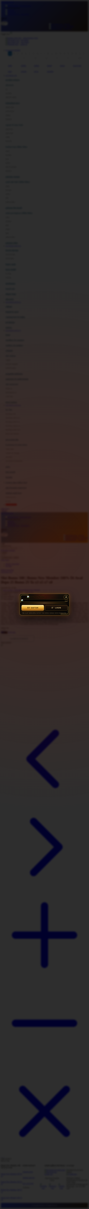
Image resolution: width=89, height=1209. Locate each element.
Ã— (66, 597)
